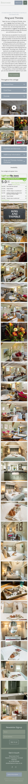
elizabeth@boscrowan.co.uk (14, 763)
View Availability (14, 75)
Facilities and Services (15, 148)
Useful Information (13, 774)
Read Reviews (5, 200)
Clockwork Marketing (18, 780)
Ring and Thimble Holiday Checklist (15, 161)
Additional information (15, 154)
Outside (15, 96)
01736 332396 (15, 761)
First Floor (15, 90)
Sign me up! (14, 742)
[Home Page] (6, 3)
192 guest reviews (16, 184)
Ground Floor (15, 84)
